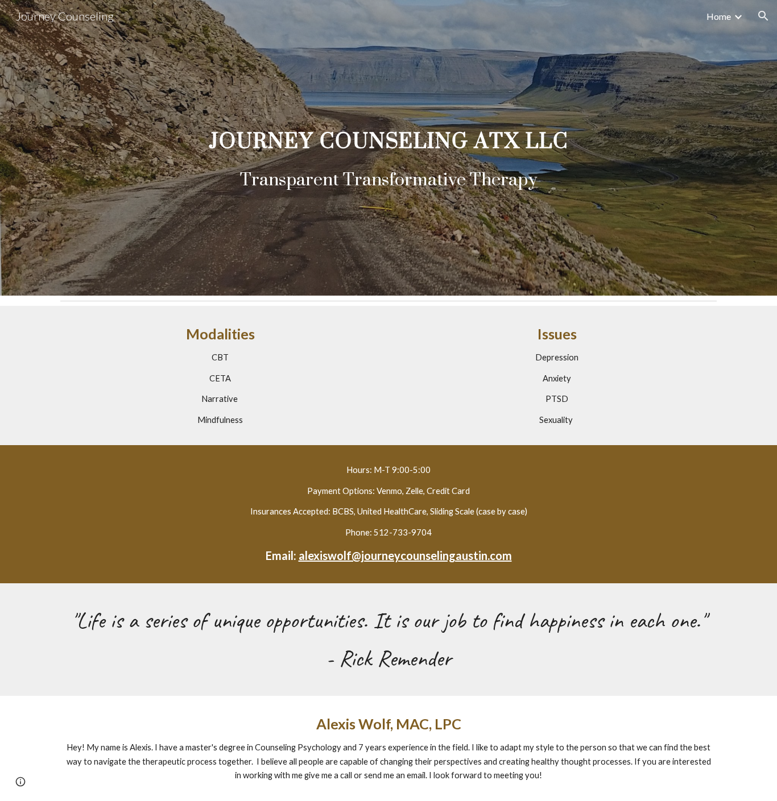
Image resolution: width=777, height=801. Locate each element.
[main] (388, 148)
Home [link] (718, 16)
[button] (763, 16)
